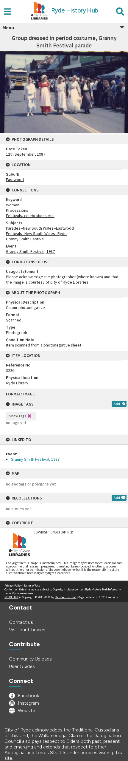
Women (12, 205)
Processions (17, 210)
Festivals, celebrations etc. (30, 215)
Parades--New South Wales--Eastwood (40, 228)
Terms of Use (32, 585)
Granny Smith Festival (25, 239)
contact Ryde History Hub (91, 589)
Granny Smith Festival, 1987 (35, 459)
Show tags (17, 416)
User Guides (22, 666)
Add (117, 403)
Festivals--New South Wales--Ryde (36, 233)
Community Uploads (30, 659)
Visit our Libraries (27, 629)
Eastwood (15, 179)
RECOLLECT (11, 597)
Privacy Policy (13, 585)
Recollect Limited (65, 597)
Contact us (21, 622)
